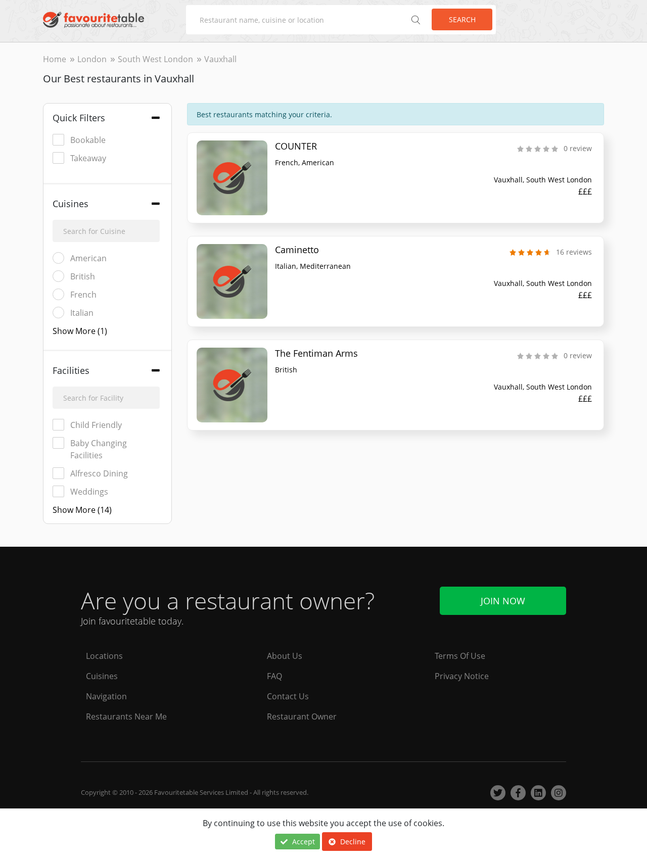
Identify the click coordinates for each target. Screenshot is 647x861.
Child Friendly (96, 425)
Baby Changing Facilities (98, 449)
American (88, 258)
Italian (82, 312)
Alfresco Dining (99, 473)
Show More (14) (82, 509)
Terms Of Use (460, 655)
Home (54, 59)
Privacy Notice (462, 676)
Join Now (503, 601)
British (82, 276)
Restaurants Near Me (126, 716)
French (83, 294)
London (92, 59)
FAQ (274, 676)
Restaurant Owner (302, 716)
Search (462, 19)
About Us (284, 655)
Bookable (88, 140)
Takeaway (88, 158)
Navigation (106, 696)
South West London (155, 59)
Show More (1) (80, 331)
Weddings (89, 491)
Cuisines (102, 676)
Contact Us (288, 696)
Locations (104, 655)
